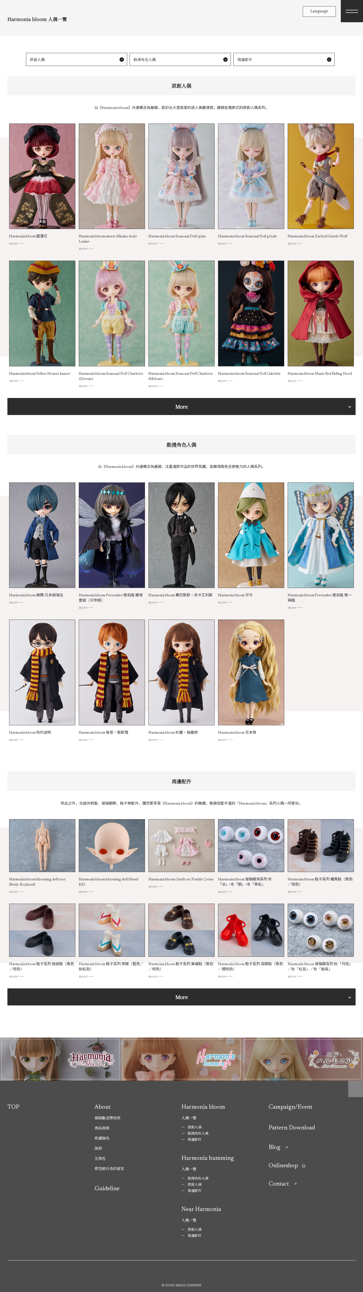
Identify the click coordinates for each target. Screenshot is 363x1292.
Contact (279, 1184)
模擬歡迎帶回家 (108, 1117)
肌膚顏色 (102, 1138)
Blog (274, 1147)
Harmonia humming (208, 1158)
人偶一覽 (189, 1117)
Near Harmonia (201, 1209)
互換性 (100, 1158)
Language (319, 11)
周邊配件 (244, 59)
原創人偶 (37, 59)
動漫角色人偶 (145, 59)
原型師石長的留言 (109, 1168)
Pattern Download (292, 1128)
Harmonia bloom (203, 1107)
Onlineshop (283, 1166)
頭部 (98, 1148)
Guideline (107, 1189)
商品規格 (102, 1127)
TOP (13, 1107)
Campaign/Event (290, 1107)
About (103, 1107)
